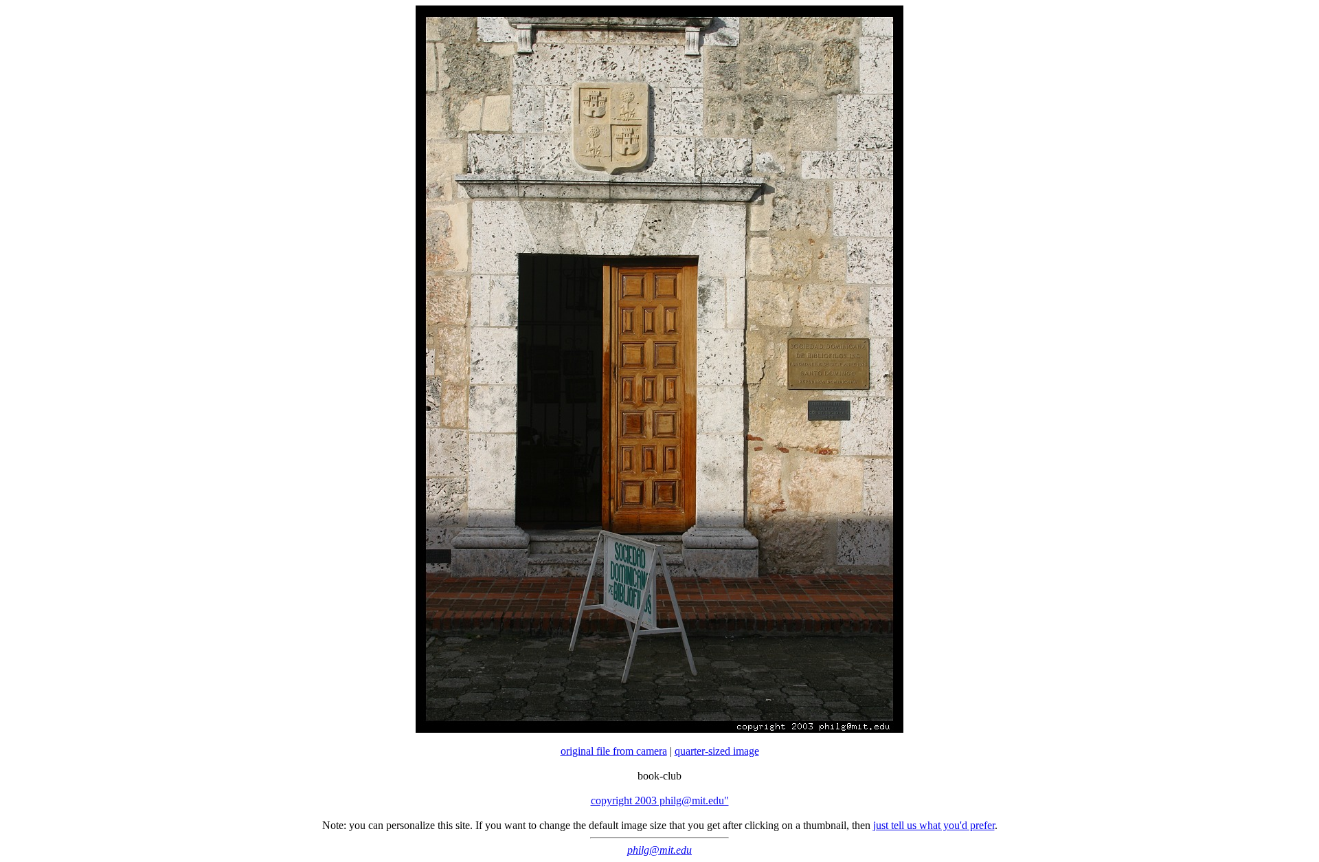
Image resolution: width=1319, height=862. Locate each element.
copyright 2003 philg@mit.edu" (660, 800)
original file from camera (614, 751)
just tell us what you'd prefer (934, 825)
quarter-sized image (717, 751)
